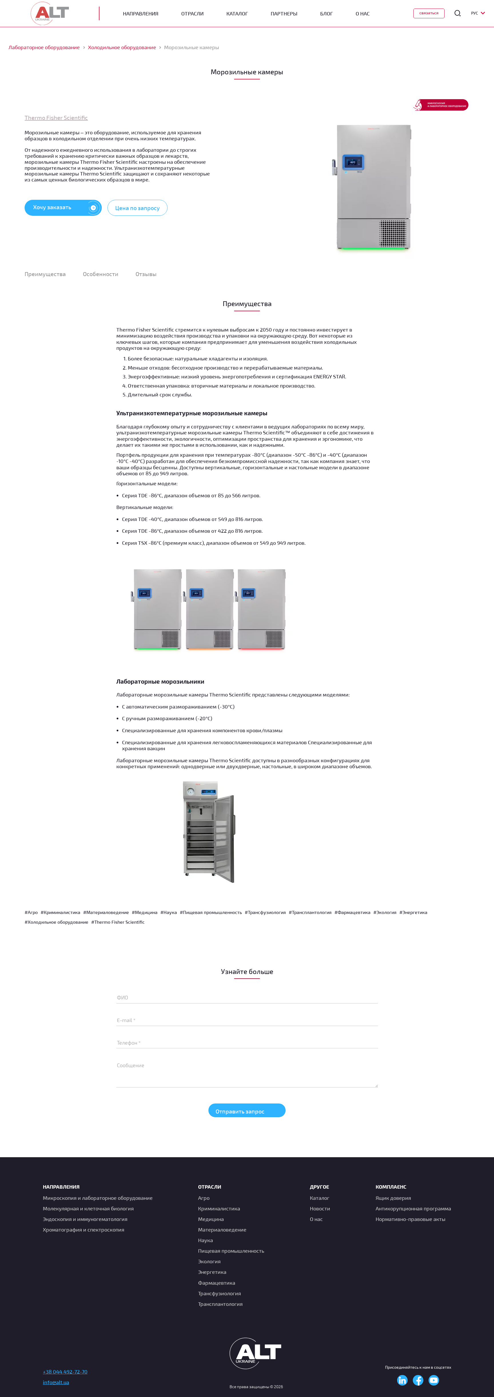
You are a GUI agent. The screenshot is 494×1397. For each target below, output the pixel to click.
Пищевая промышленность (231, 1251)
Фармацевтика (216, 1283)
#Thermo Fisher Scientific (118, 922)
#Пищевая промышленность (211, 912)
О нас (316, 1219)
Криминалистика (219, 1208)
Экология (209, 1261)
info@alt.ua (56, 1382)
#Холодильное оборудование (56, 922)
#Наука (168, 912)
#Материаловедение (106, 912)
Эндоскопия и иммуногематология (85, 1219)
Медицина (211, 1219)
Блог (326, 14)
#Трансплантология (310, 912)
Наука (205, 1240)
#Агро (31, 912)
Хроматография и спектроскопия (83, 1229)
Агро (204, 1198)
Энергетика (212, 1272)
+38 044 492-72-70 (65, 1371)
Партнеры (284, 14)
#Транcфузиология (265, 912)
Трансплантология (220, 1304)
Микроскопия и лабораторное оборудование (98, 1198)
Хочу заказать (52, 206)
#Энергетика (413, 912)
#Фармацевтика (352, 912)
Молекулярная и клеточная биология (88, 1208)
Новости (320, 1208)
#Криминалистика (60, 912)
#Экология (385, 912)
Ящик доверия (393, 1198)
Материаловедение (222, 1229)
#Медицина (145, 912)
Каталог (237, 14)
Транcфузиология (219, 1293)
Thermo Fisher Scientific (56, 117)
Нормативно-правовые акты (410, 1219)
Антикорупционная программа (413, 1208)
